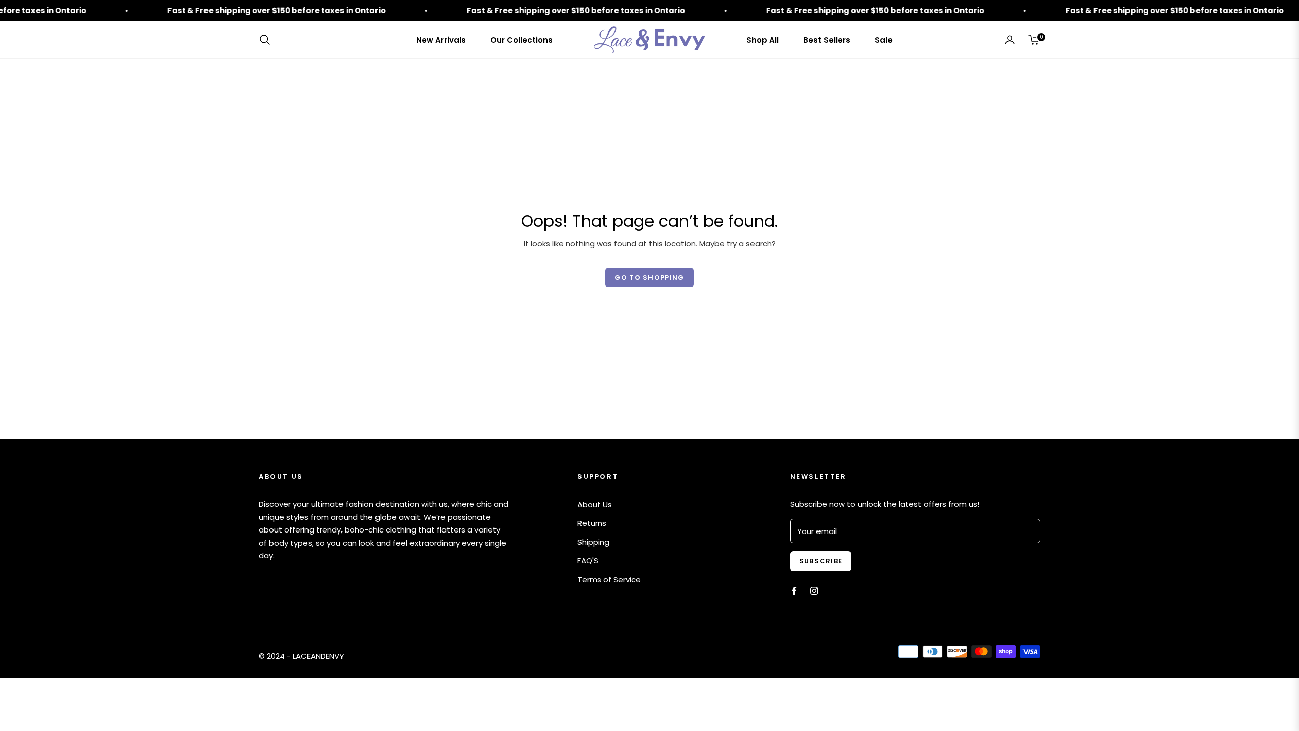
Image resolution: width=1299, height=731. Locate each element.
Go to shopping (649, 277)
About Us (594, 504)
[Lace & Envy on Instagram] (814, 590)
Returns (591, 523)
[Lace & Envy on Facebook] (794, 590)
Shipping (593, 542)
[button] (268, 39)
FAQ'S (587, 560)
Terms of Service (609, 579)
